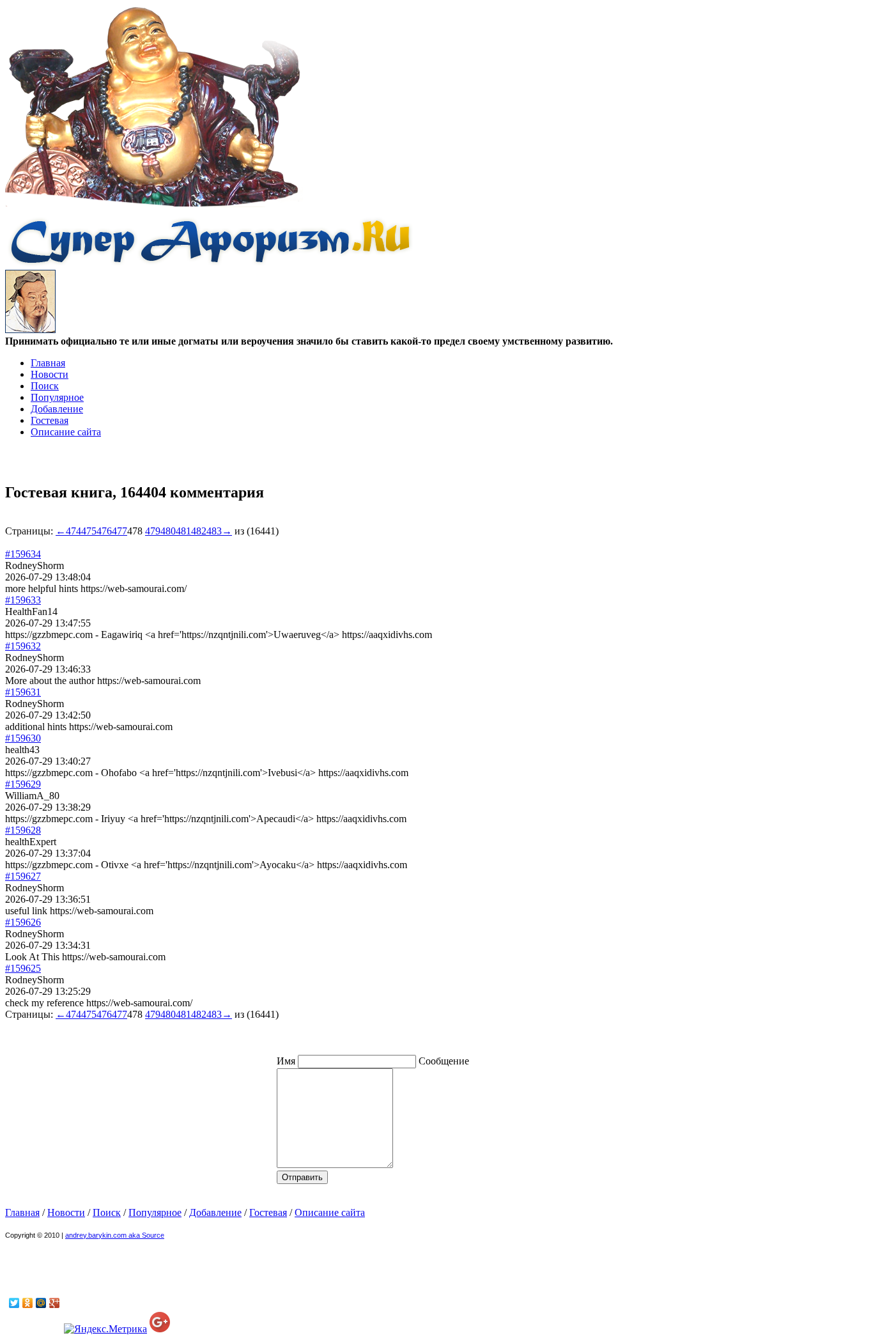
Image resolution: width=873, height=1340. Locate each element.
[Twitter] (14, 1303)
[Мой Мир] (41, 1303)
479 (152, 531)
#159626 (23, 922)
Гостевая (49, 420)
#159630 (23, 738)
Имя (287, 1061)
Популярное (57, 397)
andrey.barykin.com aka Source (114, 1235)
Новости (49, 374)
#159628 (23, 830)
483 (214, 531)
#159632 (23, 646)
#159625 (23, 968)
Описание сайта (66, 431)
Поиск (45, 385)
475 (89, 531)
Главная (48, 362)
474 (73, 531)
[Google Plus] (54, 1303)
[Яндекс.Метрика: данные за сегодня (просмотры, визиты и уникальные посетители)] (105, 1329)
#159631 (23, 692)
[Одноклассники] (28, 1303)
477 (119, 531)
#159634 (23, 554)
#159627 (23, 876)
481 (183, 531)
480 (168, 531)
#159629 (23, 784)
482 (198, 531)
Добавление (57, 408)
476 (104, 531)
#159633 (23, 600)
